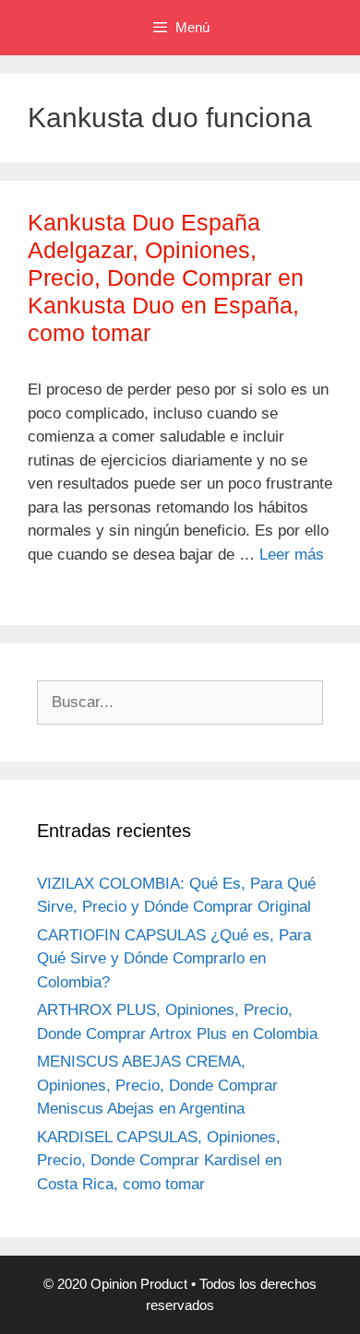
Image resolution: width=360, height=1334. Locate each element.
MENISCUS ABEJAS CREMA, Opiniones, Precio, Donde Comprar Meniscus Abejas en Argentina (157, 1085)
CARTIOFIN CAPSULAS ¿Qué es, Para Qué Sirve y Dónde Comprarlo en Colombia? (174, 959)
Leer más (291, 554)
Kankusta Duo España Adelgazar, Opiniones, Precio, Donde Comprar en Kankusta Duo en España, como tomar (166, 277)
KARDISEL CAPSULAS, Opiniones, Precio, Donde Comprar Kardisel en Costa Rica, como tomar (159, 1160)
